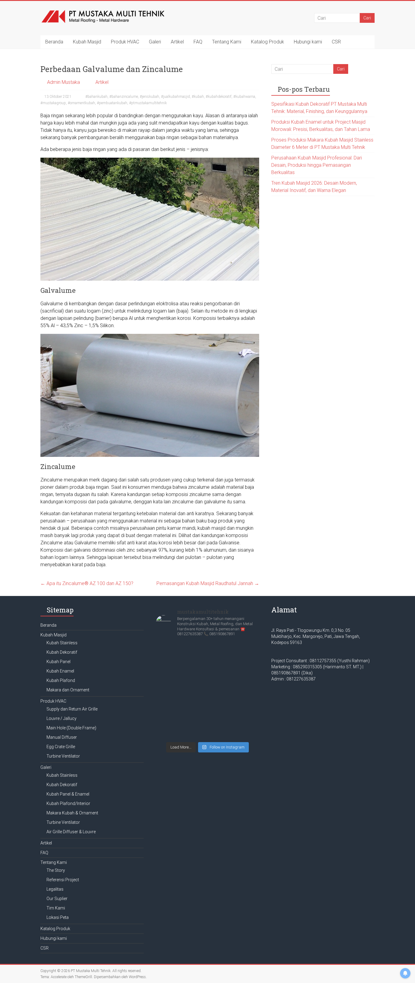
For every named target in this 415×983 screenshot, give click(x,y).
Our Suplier (56, 898)
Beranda (54, 42)
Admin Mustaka (63, 82)
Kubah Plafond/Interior (68, 803)
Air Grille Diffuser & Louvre (71, 831)
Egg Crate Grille (60, 746)
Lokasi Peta (57, 917)
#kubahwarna (244, 96)
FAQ (198, 42)
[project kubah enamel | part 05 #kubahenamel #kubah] (172, 709)
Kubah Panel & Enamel (67, 794)
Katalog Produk (267, 42)
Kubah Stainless (61, 642)
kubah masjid (211, 528)
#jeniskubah (149, 96)
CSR (336, 42)
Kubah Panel (58, 661)
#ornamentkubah (81, 103)
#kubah (198, 96)
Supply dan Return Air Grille (72, 709)
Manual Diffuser (61, 737)
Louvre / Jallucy (61, 718)
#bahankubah (96, 96)
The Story (55, 870)
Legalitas (54, 889)
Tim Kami (55, 908)
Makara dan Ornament (67, 689)
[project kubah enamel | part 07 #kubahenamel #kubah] (207, 665)
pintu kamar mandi (175, 528)
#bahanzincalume (123, 96)
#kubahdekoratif (219, 96)
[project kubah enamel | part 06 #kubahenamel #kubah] (242, 665)
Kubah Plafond (60, 680)
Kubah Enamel (60, 671)
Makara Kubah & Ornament (72, 812)
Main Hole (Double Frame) (71, 727)
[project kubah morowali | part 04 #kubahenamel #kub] (207, 712)
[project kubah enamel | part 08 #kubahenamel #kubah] (172, 665)
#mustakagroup (53, 103)
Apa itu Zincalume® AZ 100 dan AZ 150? (86, 583)
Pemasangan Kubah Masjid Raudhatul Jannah (207, 583)
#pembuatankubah (112, 103)
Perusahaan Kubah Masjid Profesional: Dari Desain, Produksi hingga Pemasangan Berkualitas (316, 165)
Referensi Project (62, 879)
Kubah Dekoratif (61, 652)
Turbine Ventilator (63, 756)
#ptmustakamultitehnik (148, 103)
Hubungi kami (308, 42)
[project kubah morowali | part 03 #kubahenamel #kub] (242, 712)
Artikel (177, 42)
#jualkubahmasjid (175, 96)
